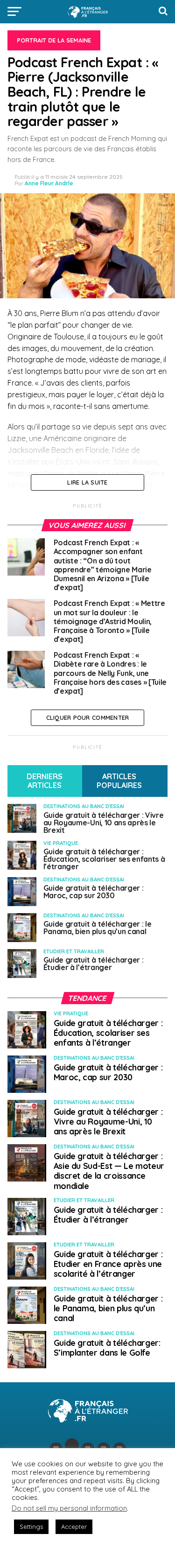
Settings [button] (31, 1526)
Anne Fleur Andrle (49, 183)
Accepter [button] (74, 1526)
